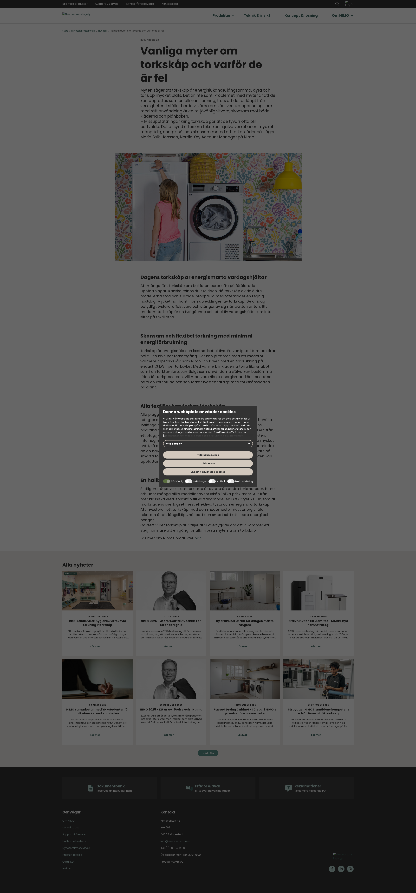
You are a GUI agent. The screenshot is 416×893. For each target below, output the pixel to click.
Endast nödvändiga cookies (208, 472)
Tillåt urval (208, 463)
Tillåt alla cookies (208, 455)
